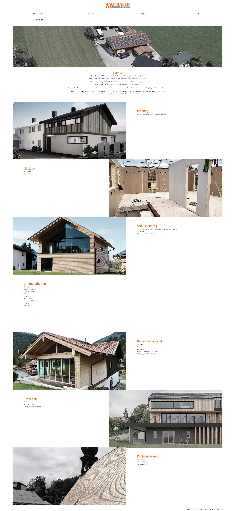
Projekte (144, 14)
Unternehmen (38, 14)
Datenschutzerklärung (205, 509)
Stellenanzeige (38, 20)
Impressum (190, 509)
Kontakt (197, 14)
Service (91, 14)
